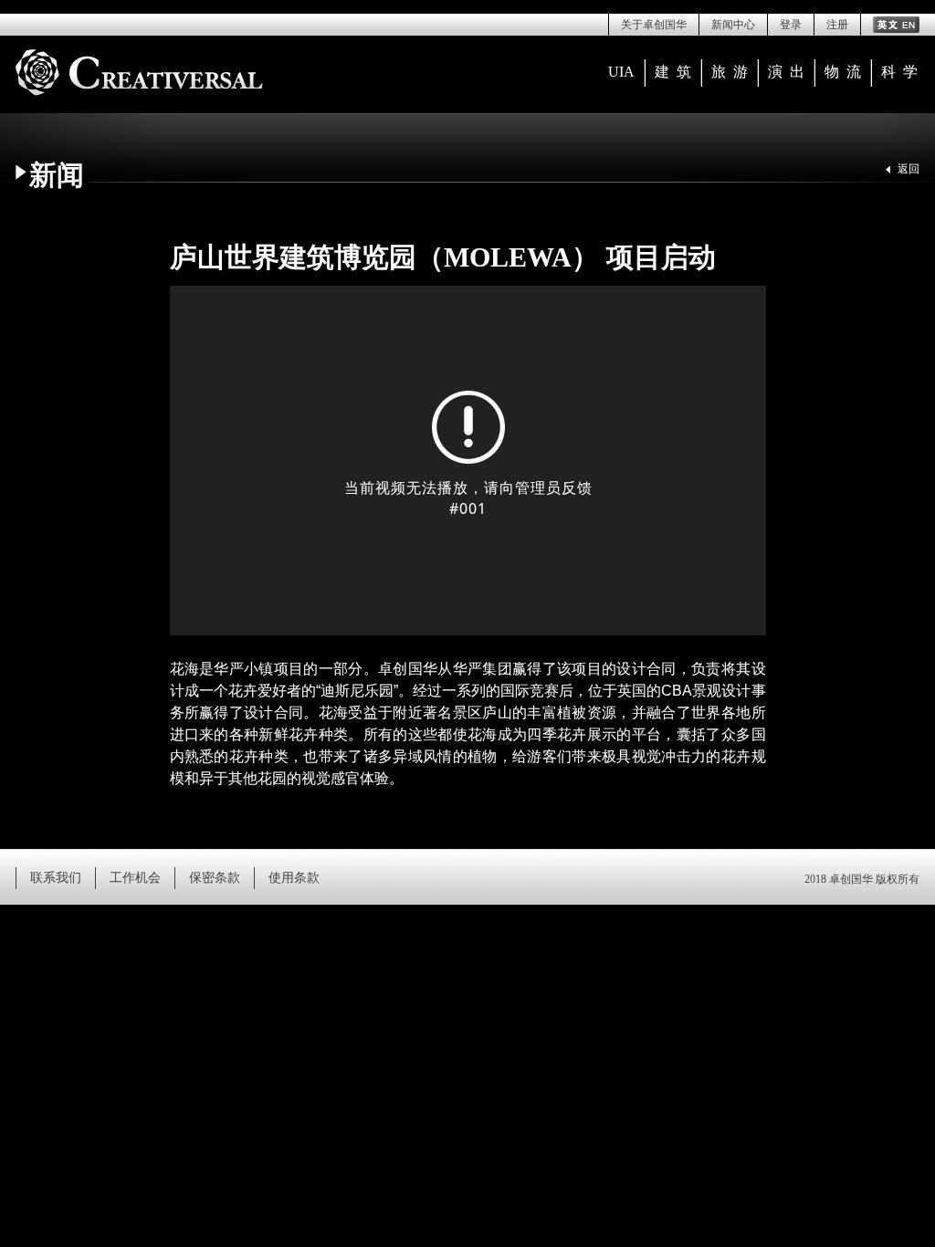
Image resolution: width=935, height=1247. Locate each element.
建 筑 (673, 71)
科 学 (899, 71)
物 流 (843, 71)
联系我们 (55, 878)
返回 (908, 168)
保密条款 (214, 878)
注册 (837, 24)
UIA (621, 71)
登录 (791, 24)
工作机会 (135, 878)
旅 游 (729, 71)
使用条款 (294, 878)
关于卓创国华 (654, 24)
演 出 (786, 71)
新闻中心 (733, 24)
